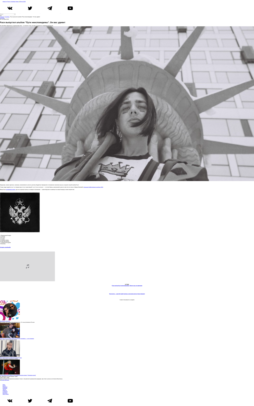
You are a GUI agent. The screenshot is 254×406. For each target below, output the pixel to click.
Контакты (5, 393)
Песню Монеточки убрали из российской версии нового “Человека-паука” (18, 375)
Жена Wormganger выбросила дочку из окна (11, 357)
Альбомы (13, 1)
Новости (5, 1)
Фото (4, 384)
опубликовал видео (10, 189)
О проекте (5, 391)
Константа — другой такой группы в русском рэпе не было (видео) (127, 293)
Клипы (17, 1)
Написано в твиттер (5, 321)
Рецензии (5, 387)
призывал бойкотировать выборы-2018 (93, 187)
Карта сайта (6, 394)
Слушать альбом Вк (5, 247)
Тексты (9, 1)
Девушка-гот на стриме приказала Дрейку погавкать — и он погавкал (17, 338)
